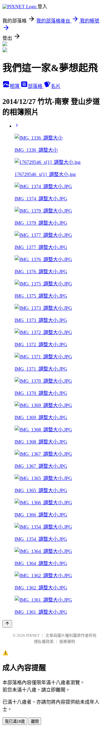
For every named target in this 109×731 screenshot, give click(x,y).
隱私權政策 (44, 641)
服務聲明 (67, 641)
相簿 (15, 86)
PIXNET (33, 635)
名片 (56, 86)
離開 (35, 721)
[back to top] (7, 624)
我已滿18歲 (15, 721)
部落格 (36, 86)
